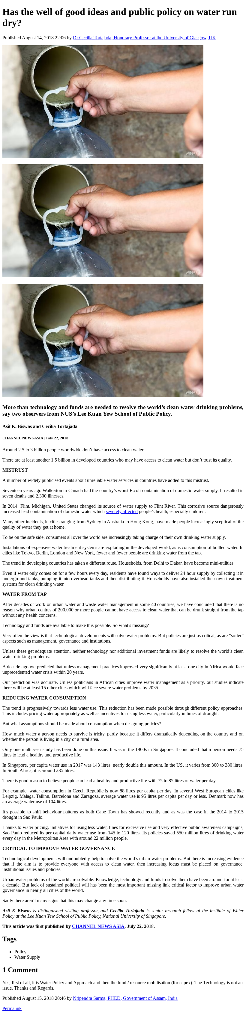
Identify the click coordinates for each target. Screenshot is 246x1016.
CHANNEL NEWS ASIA (98, 926)
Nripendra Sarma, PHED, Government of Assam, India (125, 998)
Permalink (12, 1008)
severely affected (122, 511)
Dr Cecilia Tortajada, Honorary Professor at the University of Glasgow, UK (144, 37)
